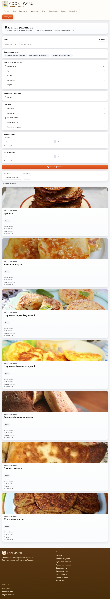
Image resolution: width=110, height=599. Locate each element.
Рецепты (7, 11)
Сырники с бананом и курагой (19, 366)
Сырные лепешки (13, 468)
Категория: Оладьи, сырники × (15, 55)
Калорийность (73, 11)
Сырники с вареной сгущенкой (19, 315)
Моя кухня (8, 17)
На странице (27, 173)
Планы (63, 11)
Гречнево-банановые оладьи (18, 417)
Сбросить (102, 39)
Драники (8, 213)
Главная (59, 555)
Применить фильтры (55, 167)
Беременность (34, 11)
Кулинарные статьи (63, 562)
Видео (44, 11)
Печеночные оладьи (14, 519)
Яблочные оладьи (13, 264)
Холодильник (53, 11)
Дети (14, 11)
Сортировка (7, 173)
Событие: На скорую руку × (39, 55)
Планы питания (62, 577)
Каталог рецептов (63, 559)
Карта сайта (60, 580)
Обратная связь (8, 595)
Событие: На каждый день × (61, 55)
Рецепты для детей (63, 565)
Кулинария (23, 11)
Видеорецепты (62, 571)
